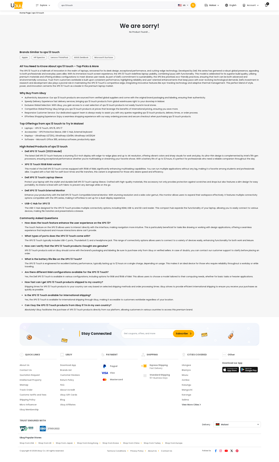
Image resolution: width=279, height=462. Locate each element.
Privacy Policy (137, 451)
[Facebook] (216, 451)
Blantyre (186, 370)
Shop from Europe (173, 443)
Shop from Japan (64, 443)
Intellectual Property (30, 379)
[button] (211, 5)
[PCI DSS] (26, 428)
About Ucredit (67, 389)
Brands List (66, 370)
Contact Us (26, 370)
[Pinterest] (237, 451)
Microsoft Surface (103, 57)
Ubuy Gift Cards (68, 394)
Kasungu (186, 384)
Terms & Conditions (116, 451)
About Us (24, 365)
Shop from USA (27, 443)
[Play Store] (249, 370)
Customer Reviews (70, 375)
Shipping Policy (27, 399)
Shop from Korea (110, 443)
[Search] (193, 5)
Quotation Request (30, 375)
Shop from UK (44, 443)
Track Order (26, 389)
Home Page (25, 12)
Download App (68, 365)
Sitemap (24, 384)
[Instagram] (220, 451)
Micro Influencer (28, 404)
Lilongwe (186, 365)
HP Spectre (39, 57)
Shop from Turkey (152, 443)
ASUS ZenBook (81, 57)
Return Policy (67, 379)
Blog (62, 399)
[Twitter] (232, 451)
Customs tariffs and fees (33, 394)
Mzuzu (185, 375)
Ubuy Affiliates (68, 404)
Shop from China (131, 443)
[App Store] (231, 370)
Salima (185, 399)
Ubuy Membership (29, 409)
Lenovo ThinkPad (59, 57)
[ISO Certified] (48, 428)
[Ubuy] (17, 5)
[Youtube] (226, 451)
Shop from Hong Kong (87, 443)
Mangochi (187, 389)
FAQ (62, 384)
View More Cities (191, 404)
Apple (25, 57)
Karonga (186, 394)
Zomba (185, 379)
